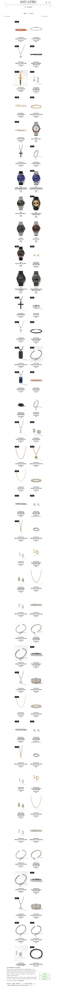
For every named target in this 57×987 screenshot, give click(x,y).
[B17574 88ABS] (21, 128)
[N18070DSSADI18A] (21, 679)
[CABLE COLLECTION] (21, 52)
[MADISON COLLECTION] (36, 103)
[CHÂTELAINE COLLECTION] (36, 502)
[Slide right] (50, 7)
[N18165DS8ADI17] (21, 328)
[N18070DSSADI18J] (21, 428)
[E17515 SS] (21, 552)
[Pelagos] (21, 228)
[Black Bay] (36, 228)
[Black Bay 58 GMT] (21, 253)
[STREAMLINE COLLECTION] (21, 403)
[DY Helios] (36, 304)
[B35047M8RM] (36, 378)
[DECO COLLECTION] (21, 153)
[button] (5, 2)
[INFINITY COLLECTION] (21, 603)
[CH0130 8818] (21, 477)
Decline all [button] (45, 979)
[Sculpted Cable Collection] (21, 953)
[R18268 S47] (36, 403)
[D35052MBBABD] (21, 304)
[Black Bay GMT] (36, 128)
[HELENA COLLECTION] (36, 527)
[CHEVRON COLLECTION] (21, 354)
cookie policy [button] (21, 980)
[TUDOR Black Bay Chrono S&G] (36, 203)
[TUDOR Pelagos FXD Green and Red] (36, 278)
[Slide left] (6, 7)
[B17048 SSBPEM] (36, 28)
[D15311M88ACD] (21, 78)
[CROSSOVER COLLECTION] (21, 577)
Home (25, 13)
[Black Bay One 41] (21, 203)
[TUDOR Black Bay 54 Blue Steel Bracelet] (36, 177)
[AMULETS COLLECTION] (36, 453)
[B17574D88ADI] (21, 103)
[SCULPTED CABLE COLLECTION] (36, 552)
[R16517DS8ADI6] (36, 153)
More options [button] (44, 976)
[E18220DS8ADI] (36, 428)
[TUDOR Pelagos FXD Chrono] (21, 278)
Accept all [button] (45, 974)
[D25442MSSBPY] (21, 378)
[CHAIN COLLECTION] (21, 28)
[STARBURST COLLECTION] (36, 78)
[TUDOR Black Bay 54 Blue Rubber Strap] (21, 177)
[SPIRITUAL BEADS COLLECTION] (36, 52)
